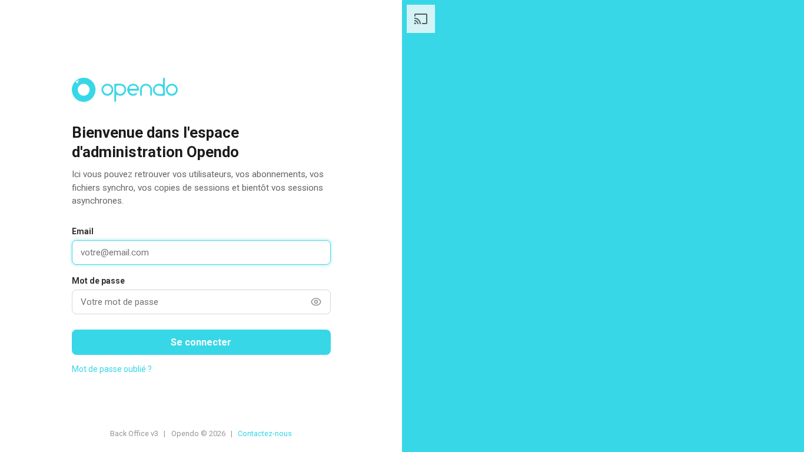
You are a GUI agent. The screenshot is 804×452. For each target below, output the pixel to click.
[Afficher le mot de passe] (316, 302)
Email (83, 231)
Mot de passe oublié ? (112, 369)
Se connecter (201, 342)
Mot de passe (98, 280)
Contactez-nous (265, 433)
